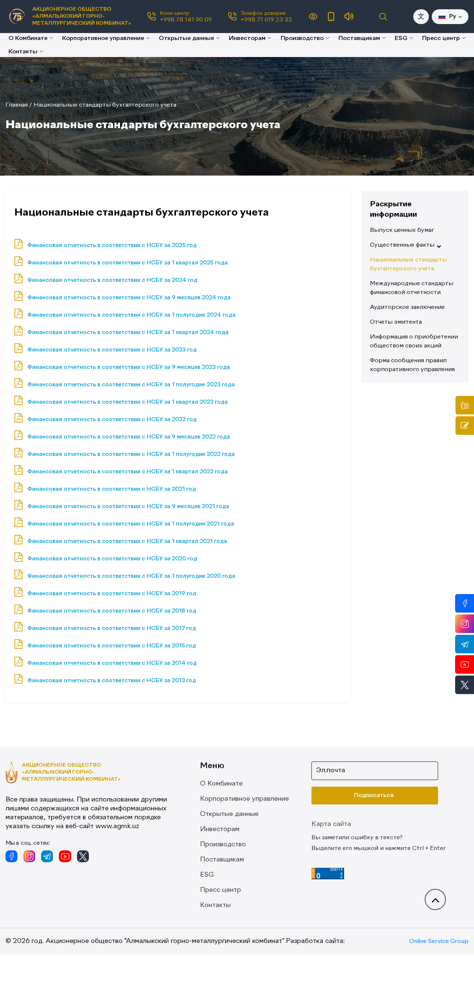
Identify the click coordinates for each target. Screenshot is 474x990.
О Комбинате (28, 38)
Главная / (19, 105)
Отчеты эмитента (396, 322)
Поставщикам (359, 38)
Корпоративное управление (103, 38)
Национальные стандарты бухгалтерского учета (105, 105)
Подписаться (374, 796)
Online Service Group (438, 941)
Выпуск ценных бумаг (402, 230)
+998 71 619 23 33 (266, 20)
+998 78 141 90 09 (186, 20)
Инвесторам (247, 38)
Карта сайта (331, 824)
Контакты (23, 52)
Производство (302, 38)
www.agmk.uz (117, 826)
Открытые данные (186, 38)
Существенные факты (402, 245)
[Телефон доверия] (464, 405)
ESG (401, 38)
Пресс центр (441, 38)
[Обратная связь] (464, 425)
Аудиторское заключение (407, 307)
